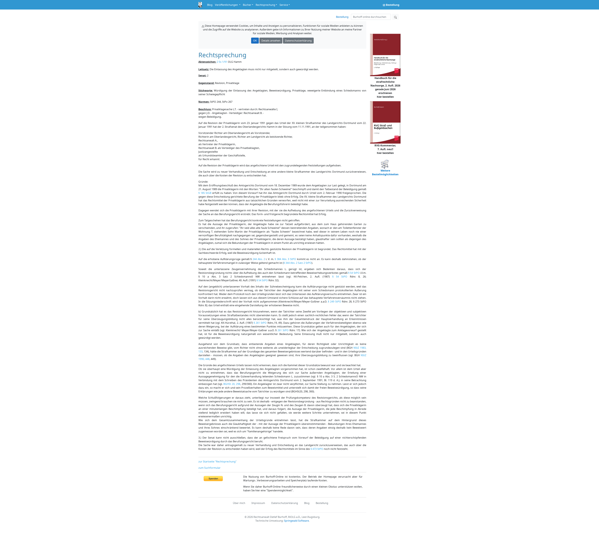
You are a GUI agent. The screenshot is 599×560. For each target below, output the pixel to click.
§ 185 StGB (204, 193)
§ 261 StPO (260, 322)
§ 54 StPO (354, 273)
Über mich (239, 503)
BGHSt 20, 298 (231, 384)
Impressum (258, 503)
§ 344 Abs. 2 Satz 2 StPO (298, 263)
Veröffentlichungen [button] (227, 5)
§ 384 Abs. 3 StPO (285, 259)
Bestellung (342, 17)
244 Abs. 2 (259, 259)
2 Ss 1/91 (222, 62)
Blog (209, 5)
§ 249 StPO (334, 301)
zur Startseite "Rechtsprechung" (217, 461)
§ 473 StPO (317, 449)
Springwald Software (296, 520)
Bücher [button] (247, 5)
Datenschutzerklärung (298, 40)
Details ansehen (270, 40)
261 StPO (283, 330)
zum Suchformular (209, 467)
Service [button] (284, 5)
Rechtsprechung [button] (265, 5)
